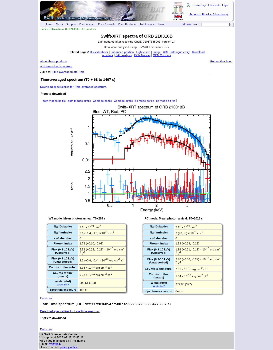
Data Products (127, 24)
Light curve (143, 52)
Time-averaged (61, 71)
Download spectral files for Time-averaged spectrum (73, 86)
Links (161, 24)
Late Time (78, 71)
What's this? (63, 284)
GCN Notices (142, 55)
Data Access (87, 24)
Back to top (46, 298)
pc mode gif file (165, 100)
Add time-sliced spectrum (56, 66)
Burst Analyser (99, 52)
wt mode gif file (123, 100)
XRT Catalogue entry (176, 52)
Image (157, 52)
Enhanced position (122, 52)
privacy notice (69, 347)
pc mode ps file (144, 100)
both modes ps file (54, 100)
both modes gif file (79, 100)
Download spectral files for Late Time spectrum (70, 311)
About (59, 24)
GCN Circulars (162, 55)
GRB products (56, 29)
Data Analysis (106, 24)
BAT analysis (124, 55)
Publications (147, 24)
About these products (53, 61)
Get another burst (221, 61)
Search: (197, 24)
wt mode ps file (102, 100)
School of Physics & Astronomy (208, 14)
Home (48, 24)
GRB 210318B (72, 29)
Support (71, 24)
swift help (55, 343)
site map (187, 24)
